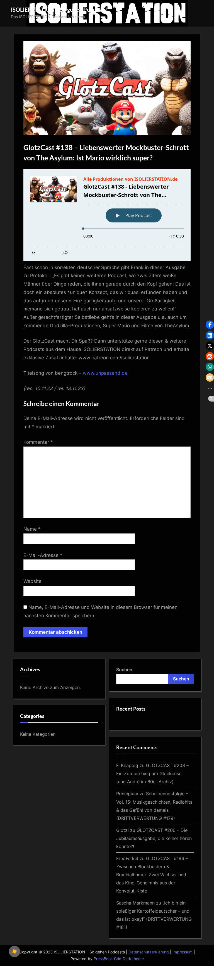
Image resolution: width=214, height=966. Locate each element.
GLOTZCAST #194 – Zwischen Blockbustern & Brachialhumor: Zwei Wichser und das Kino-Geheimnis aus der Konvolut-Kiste (152, 875)
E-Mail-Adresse (42, 555)
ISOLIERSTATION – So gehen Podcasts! (59, 9)
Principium (127, 793)
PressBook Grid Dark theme (119, 958)
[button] (210, 325)
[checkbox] (14, 951)
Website (32, 581)
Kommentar (38, 442)
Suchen (124, 669)
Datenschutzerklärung (148, 952)
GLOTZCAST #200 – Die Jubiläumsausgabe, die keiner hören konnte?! (154, 838)
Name (32, 529)
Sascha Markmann (135, 903)
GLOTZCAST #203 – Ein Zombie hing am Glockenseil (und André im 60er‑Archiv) (152, 773)
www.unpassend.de (105, 373)
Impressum (182, 952)
